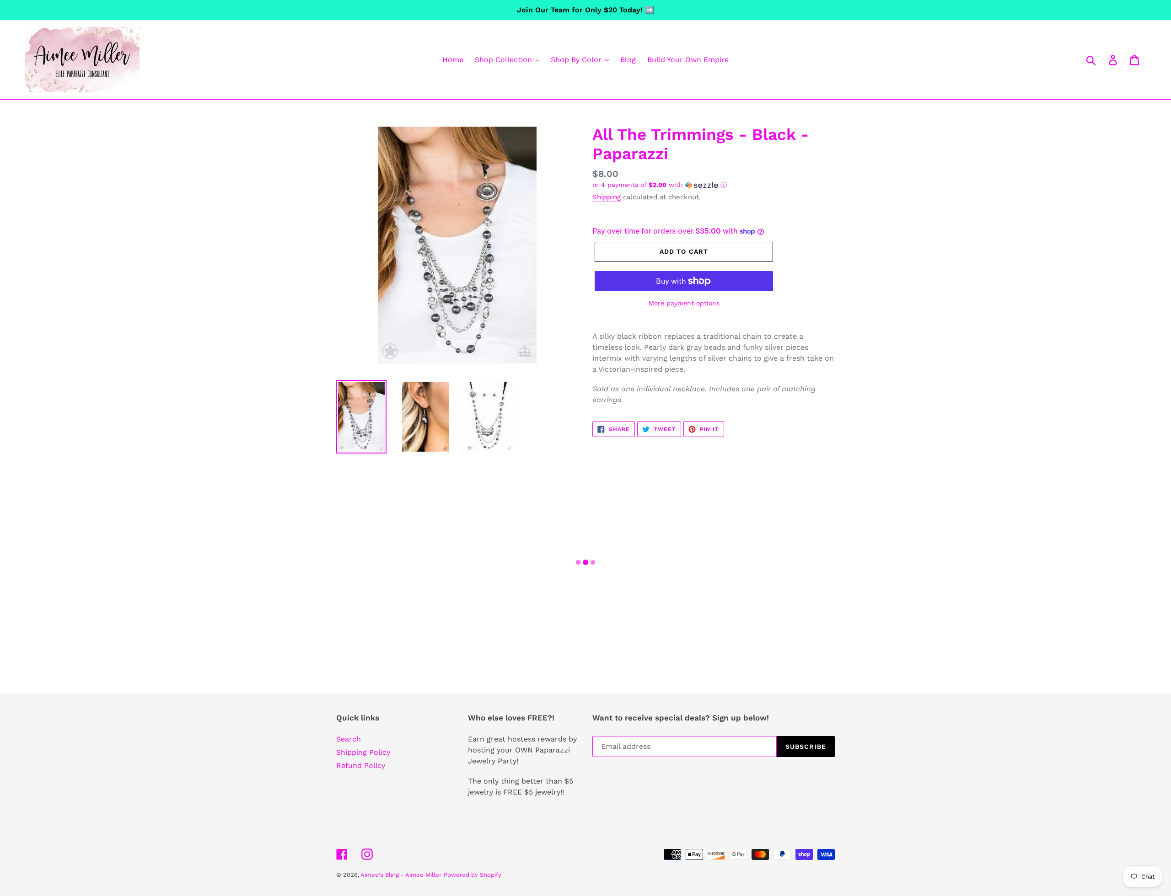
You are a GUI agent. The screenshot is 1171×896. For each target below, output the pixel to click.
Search (348, 739)
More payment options (684, 303)
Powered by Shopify (472, 874)
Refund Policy (360, 765)
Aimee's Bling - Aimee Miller (400, 874)
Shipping (606, 197)
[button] (713, 185)
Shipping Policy (363, 752)
